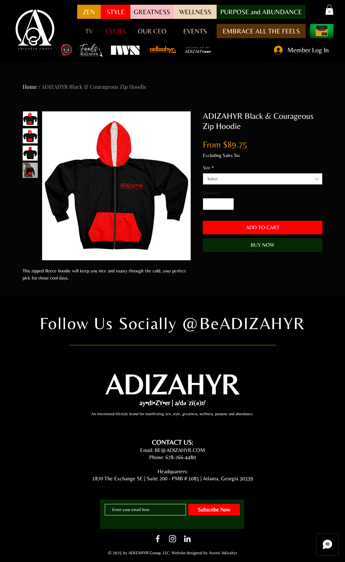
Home (30, 86)
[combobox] (262, 179)
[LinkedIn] (187, 538)
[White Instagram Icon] (172, 538)
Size (208, 167)
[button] (261, 12)
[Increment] (229, 204)
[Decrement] (208, 204)
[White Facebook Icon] (157, 538)
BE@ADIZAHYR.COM (180, 450)
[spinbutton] (218, 204)
